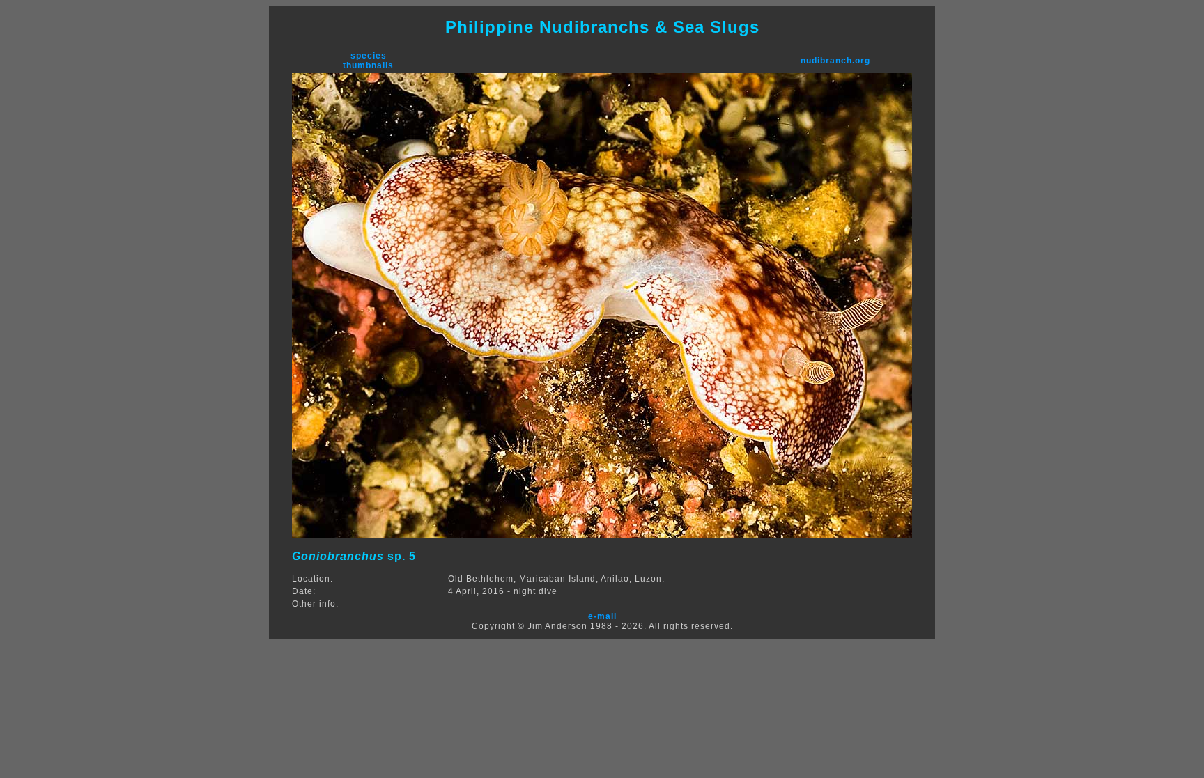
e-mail (602, 616)
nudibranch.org (835, 60)
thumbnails (368, 65)
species (368, 56)
